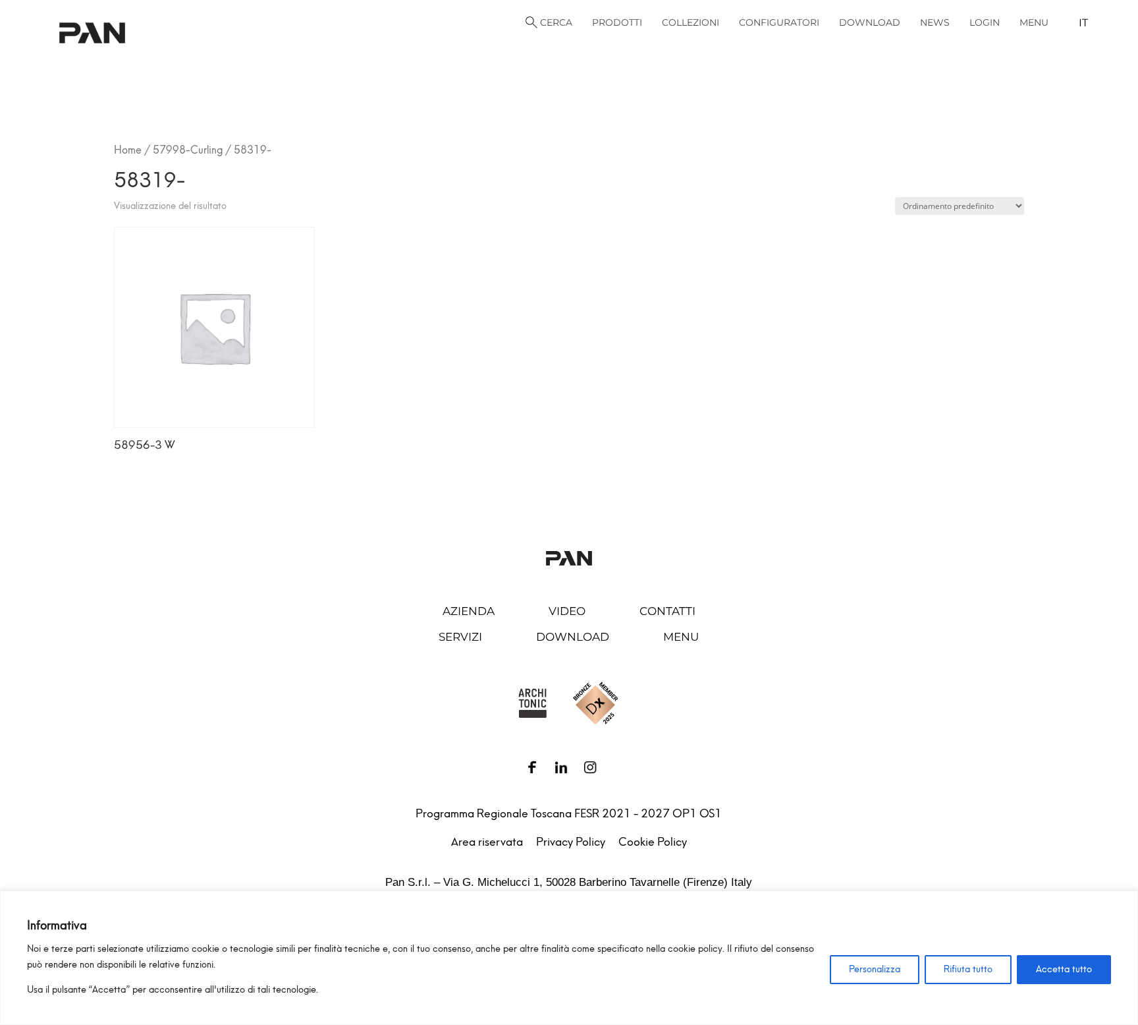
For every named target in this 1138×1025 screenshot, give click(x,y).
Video (567, 611)
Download (572, 636)
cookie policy (695, 948)
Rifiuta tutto (968, 969)
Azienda (469, 611)
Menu (681, 636)
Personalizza (874, 969)
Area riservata (487, 841)
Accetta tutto (1064, 969)
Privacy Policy (570, 841)
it (1083, 22)
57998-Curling (188, 150)
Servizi (460, 636)
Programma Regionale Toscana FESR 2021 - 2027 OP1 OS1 (569, 813)
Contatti (667, 611)
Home (128, 150)
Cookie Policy (652, 841)
